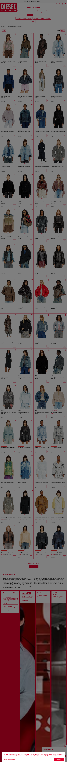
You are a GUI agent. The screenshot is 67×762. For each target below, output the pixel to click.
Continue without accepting (9, 759)
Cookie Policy (58, 755)
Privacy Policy (50, 755)
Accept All (59, 759)
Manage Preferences (38, 755)
